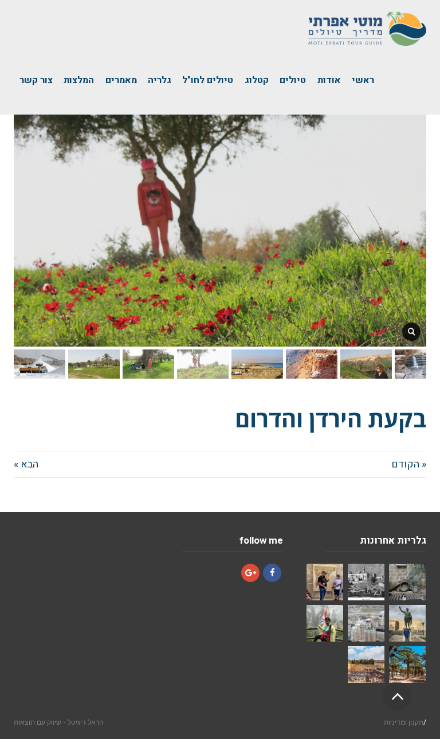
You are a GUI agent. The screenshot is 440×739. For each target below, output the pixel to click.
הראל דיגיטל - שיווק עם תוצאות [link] (59, 721)
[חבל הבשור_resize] (411, 332)
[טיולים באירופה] (407, 623)
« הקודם (408, 464)
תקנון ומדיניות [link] (403, 721)
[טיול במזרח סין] (325, 623)
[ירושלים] (366, 664)
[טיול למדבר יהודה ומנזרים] (325, 582)
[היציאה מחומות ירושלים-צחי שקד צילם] (366, 582)
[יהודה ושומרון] (366, 623)
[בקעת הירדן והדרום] (407, 664)
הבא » (26, 464)
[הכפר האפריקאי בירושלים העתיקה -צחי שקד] (407, 582)
